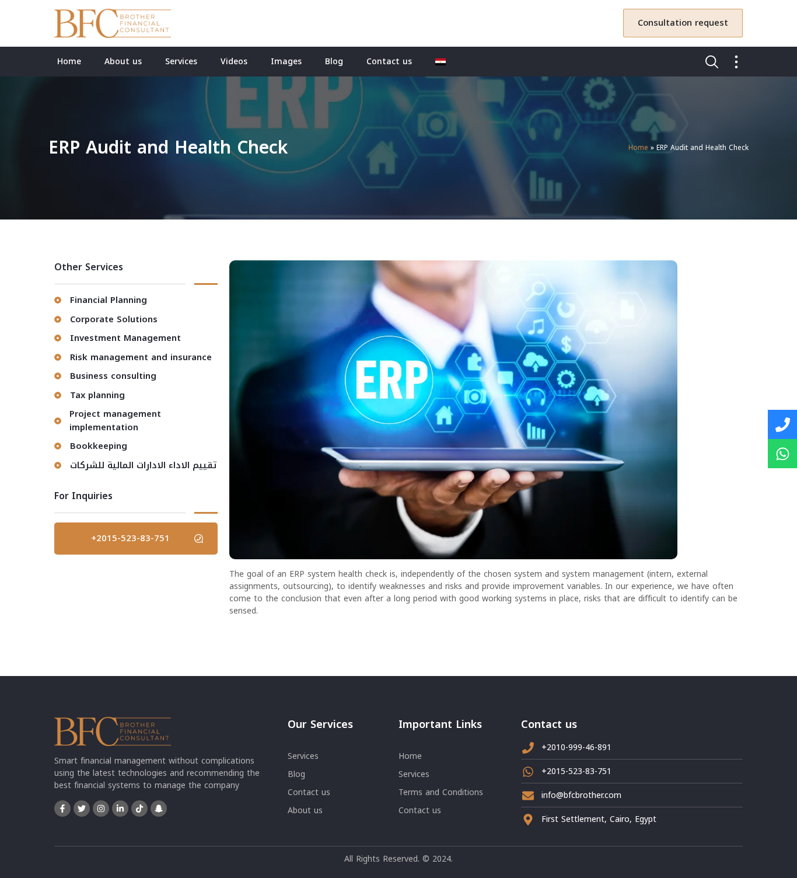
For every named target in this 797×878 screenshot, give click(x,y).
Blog (334, 61)
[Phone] (782, 424)
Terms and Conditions (440, 792)
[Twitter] (82, 808)
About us (123, 61)
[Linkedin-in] (120, 808)
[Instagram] (101, 808)
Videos (234, 61)
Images (286, 61)
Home (69, 61)
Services (181, 61)
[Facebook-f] (62, 808)
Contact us (389, 61)
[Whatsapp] (782, 453)
